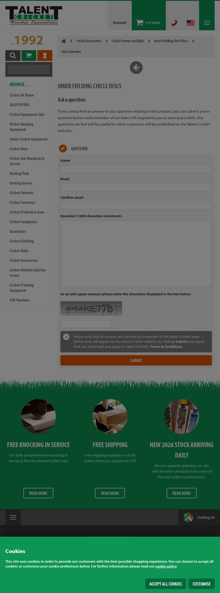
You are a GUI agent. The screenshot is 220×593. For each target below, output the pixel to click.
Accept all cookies (165, 584)
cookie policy (166, 566)
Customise (202, 584)
